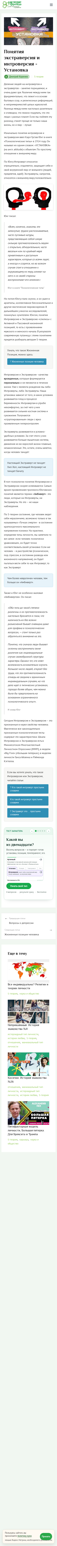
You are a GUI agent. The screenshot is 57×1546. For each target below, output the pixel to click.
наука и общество (29, 993)
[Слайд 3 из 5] (40, 831)
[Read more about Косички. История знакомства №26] (28, 1064)
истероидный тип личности (23, 1034)
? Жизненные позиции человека (27, 361)
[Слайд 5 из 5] (44, 831)
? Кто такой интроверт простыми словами (27, 789)
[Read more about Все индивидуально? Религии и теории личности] (28, 971)
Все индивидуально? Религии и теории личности (28, 986)
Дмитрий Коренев (17, 76)
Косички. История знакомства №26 (27, 1080)
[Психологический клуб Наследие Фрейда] (12, 4)
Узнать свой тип (18, 886)
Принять (46, 1536)
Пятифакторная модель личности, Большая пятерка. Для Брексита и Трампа (26, 1130)
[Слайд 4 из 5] (42, 831)
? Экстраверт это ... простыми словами (25, 813)
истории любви (16, 1038)
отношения (14, 1042)
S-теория (38, 76)
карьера (23, 1139)
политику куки (24, 1535)
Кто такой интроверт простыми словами (26, 801)
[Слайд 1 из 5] (36, 831)
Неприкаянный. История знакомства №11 (23, 1027)
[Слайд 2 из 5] (38, 831)
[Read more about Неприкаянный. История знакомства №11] (28, 1011)
